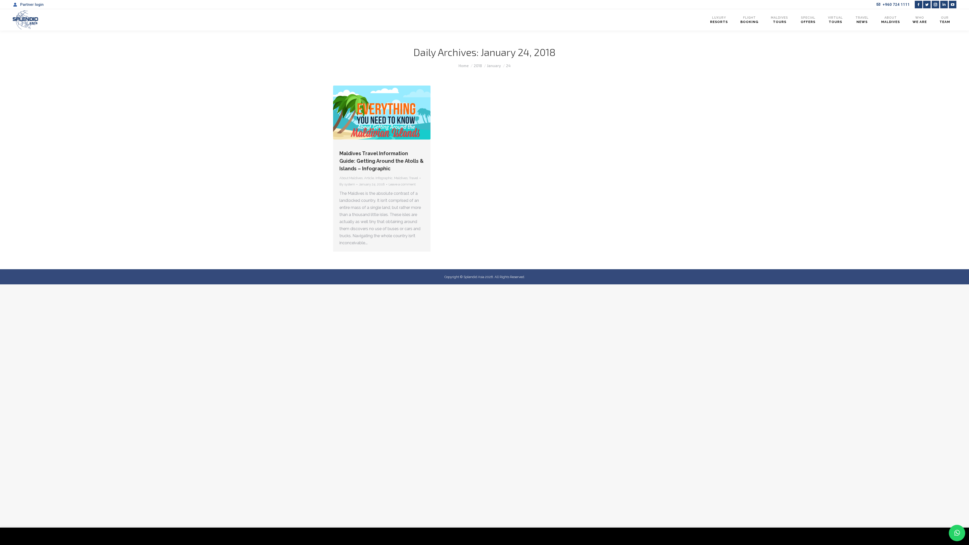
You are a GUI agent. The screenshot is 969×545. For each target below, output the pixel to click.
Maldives (401, 178)
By (347, 184)
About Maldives (351, 178)
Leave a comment (402, 184)
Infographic (384, 178)
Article (369, 178)
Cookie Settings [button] (924, 536)
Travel (413, 178)
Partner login (32, 4)
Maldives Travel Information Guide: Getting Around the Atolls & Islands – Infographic (381, 161)
